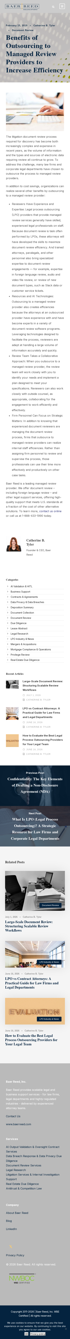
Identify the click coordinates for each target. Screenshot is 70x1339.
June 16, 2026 (34, 722)
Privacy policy (37, 1334)
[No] (65, 1329)
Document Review (22, 30)
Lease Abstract (19, 628)
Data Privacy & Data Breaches (27, 602)
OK (26, 1334)
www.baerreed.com (18, 1124)
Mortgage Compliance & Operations (31, 649)
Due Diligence (19, 623)
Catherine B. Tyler (44, 25)
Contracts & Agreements (24, 596)
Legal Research (19, 633)
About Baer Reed (17, 1213)
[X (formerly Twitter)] (10, 1247)
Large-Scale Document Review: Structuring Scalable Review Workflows (43, 686)
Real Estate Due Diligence (25, 659)
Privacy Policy (15, 1255)
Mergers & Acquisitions (23, 644)
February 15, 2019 (16, 25)
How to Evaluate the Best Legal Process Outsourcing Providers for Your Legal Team (43, 740)
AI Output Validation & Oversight (26, 1147)
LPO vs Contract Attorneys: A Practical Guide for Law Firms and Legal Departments (41, 713)
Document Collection (22, 612)
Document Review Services (23, 1165)
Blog (9, 1221)
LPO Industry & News (22, 638)
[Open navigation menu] (62, 6)
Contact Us (13, 1116)
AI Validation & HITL (21, 586)
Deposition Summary (22, 607)
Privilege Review (20, 654)
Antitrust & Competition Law (24, 1188)
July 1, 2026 (33, 695)
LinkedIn (11, 1229)
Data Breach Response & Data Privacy (31, 1156)
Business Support (20, 591)
